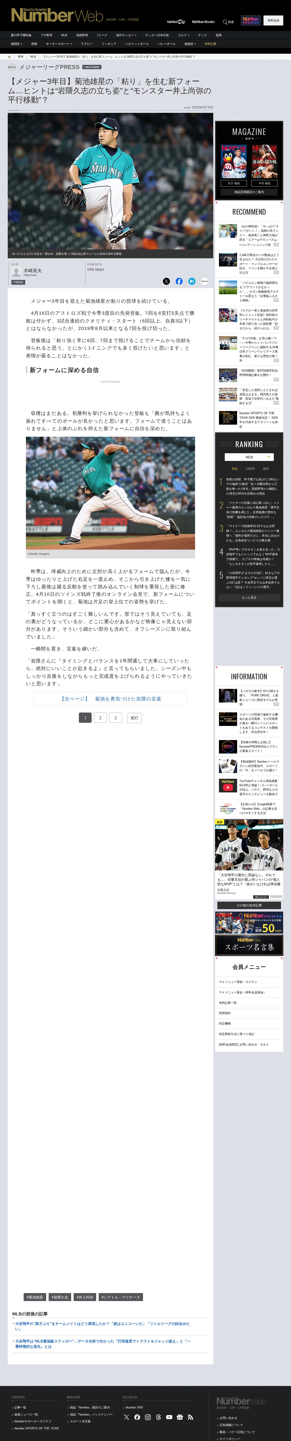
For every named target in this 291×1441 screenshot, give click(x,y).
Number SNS (134, 1407)
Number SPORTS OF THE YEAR (36, 1428)
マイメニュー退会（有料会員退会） (242, 992)
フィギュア (109, 44)
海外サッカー (125, 35)
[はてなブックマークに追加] (192, 282)
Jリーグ (102, 35)
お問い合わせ (228, 1418)
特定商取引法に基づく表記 (236, 1034)
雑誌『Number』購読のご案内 (90, 1407)
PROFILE (19, 282)
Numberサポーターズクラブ (32, 1421)
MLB (64, 35)
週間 (266, 468)
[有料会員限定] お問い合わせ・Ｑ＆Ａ (244, 1044)
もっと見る (249, 597)
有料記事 (210, 44)
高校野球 (82, 35)
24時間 (250, 468)
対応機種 (225, 1023)
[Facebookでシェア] (179, 282)
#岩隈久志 (60, 1297)
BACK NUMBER (92, 67)
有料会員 (273, 20)
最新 (235, 468)
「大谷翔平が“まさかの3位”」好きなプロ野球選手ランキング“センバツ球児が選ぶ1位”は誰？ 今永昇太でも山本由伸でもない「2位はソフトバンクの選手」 (253, 580)
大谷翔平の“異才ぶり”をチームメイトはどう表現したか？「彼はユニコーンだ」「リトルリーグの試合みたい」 (102, 1326)
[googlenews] (179, 1418)
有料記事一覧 (228, 1003)
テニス (202, 35)
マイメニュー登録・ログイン (238, 982)
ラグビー (87, 44)
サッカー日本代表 (157, 35)
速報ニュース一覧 (26, 1414)
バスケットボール (137, 44)
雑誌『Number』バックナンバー (91, 1414)
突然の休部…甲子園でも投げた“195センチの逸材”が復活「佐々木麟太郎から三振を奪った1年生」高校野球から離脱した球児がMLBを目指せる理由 (252, 486)
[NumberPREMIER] (251, 20)
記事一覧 (20, 1407)
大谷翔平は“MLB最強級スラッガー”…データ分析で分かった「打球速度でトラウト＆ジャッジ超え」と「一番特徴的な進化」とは (103, 1343)
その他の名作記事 (249, 905)
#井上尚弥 (85, 1297)
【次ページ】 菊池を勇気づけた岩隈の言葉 (111, 698)
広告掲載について (231, 1425)
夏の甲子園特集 (21, 35)
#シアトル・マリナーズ (121, 1297)
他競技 (188, 44)
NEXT (134, 718)
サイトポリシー (230, 1439)
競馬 (219, 35)
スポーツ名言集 (80, 1421)
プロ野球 (46, 35)
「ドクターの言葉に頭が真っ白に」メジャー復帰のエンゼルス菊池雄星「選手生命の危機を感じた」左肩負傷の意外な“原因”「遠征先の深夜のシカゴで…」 (252, 510)
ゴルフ (182, 35)
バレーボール (167, 44)
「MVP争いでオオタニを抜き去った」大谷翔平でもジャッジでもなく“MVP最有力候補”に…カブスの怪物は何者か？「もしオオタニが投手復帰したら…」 (253, 556)
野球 (20, 56)
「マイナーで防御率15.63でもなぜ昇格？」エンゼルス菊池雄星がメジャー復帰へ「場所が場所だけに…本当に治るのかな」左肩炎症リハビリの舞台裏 (252, 533)
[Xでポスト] (166, 282)
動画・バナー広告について (237, 1432)
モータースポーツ (58, 44)
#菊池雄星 (35, 1297)
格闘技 (15, 44)
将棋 (34, 44)
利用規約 (225, 1013)
